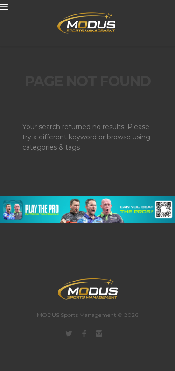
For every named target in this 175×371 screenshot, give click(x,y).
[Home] (80, 23)
